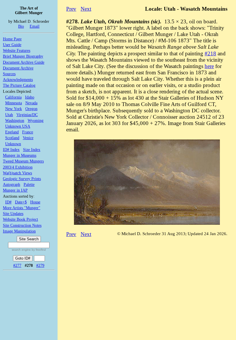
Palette (29, 184)
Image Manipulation (19, 231)
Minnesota (13, 103)
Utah (9, 114)
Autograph (11, 184)
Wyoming (35, 120)
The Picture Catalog (19, 85)
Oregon (31, 108)
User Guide (12, 44)
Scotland (12, 137)
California (13, 97)
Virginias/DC (27, 114)
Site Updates (13, 213)
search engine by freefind (29, 249)
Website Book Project (20, 219)
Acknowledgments (18, 79)
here (209, 66)
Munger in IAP (15, 190)
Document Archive (18, 68)
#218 (210, 53)
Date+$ (21, 202)
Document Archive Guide (23, 62)
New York (13, 108)
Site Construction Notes (22, 225)
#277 (17, 265)
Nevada (31, 103)
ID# (8, 202)
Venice (28, 137)
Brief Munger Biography (23, 56)
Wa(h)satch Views (17, 173)
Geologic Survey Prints (22, 178)
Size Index (31, 149)
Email (34, 26)
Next (86, 9)
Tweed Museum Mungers (23, 161)
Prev (71, 9)
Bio (21, 26)
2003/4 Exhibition (18, 167)
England (12, 132)
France (27, 132)
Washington (14, 120)
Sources (9, 73)
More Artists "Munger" (21, 207)
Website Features (16, 50)
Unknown (13, 143)
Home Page (12, 39)
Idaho (29, 97)
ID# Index (11, 149)
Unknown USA (17, 126)
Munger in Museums (19, 155)
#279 (40, 265)
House (35, 202)
